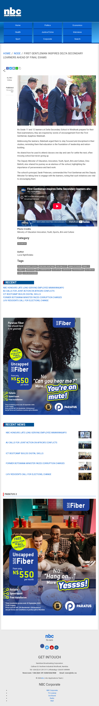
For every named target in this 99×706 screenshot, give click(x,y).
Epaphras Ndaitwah (46, 266)
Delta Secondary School (27, 266)
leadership (66, 270)
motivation (89, 270)
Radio (52, 698)
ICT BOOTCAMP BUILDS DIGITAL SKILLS (22, 294)
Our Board (52, 696)
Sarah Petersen (75, 266)
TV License (52, 693)
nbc (49, 636)
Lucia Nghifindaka (30, 273)
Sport (18, 39)
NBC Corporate (52, 690)
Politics (48, 25)
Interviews (77, 32)
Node (17, 53)
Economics (77, 25)
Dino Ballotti (61, 266)
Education (22, 243)
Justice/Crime (48, 32)
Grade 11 (86, 266)
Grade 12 (21, 270)
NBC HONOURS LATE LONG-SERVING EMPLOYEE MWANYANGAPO (33, 287)
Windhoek (30, 270)
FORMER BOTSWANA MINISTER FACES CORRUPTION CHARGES (32, 297)
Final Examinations (43, 270)
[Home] (12, 12)
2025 (19, 273)
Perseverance (78, 270)
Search (77, 39)
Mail (52, 701)
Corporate (47, 39)
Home (17, 25)
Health (18, 32)
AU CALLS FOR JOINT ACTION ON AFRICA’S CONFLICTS (29, 291)
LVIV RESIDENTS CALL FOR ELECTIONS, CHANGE (25, 300)
